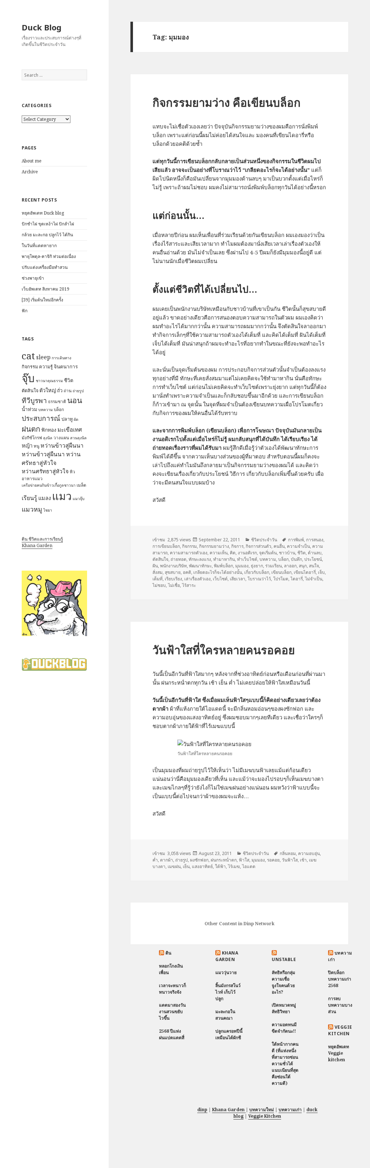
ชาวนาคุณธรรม (49, 380)
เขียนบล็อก (281, 572)
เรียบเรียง (173, 579)
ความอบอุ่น (309, 853)
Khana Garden (37, 545)
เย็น (186, 866)
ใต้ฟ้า (220, 866)
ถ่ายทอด (178, 559)
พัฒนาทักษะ (200, 566)
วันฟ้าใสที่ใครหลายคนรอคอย (223, 649)
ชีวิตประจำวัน (264, 540)
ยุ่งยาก (257, 566)
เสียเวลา (237, 579)
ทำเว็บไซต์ (247, 559)
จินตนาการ (66, 366)
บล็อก (59, 409)
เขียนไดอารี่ (305, 572)
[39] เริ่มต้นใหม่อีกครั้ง (42, 300)
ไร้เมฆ (234, 866)
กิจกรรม (30, 366)
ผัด (76, 419)
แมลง (44, 498)
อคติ (187, 572)
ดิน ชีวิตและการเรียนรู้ (42, 539)
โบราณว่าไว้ (259, 579)
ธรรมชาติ (57, 401)
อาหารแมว (32, 478)
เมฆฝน (174, 866)
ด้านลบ (315, 553)
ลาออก (290, 566)
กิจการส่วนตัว (258, 546)
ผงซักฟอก (199, 860)
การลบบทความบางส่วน (340, 1005)
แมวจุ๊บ (79, 498)
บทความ (45, 409)
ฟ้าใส (244, 860)
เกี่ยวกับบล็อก (256, 572)
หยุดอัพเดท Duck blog (43, 213)
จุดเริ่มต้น (268, 553)
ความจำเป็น (298, 546)
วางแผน (61, 437)
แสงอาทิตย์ (202, 866)
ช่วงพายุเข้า (33, 278)
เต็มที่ (157, 579)
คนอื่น (279, 546)
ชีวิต (68, 380)
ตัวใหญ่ (47, 390)
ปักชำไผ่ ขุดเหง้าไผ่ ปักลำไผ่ (48, 224)
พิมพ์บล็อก (223, 566)
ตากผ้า (166, 860)
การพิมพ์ (296, 540)
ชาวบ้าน (287, 553)
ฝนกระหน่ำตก (224, 860)
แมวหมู (32, 509)
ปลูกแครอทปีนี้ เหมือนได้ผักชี (228, 1034)
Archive (30, 172)
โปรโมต (280, 579)
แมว (62, 496)
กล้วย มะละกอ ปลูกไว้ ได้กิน (47, 235)
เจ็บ (321, 572)
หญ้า (27, 445)
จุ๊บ (28, 378)
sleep (43, 357)
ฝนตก (31, 429)
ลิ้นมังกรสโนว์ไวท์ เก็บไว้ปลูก (228, 992)
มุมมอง (242, 566)
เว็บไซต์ (220, 579)
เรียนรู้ (29, 498)
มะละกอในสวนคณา (225, 1014)
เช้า (303, 860)
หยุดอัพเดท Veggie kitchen (338, 1053)
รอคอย (273, 860)
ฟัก (24, 311)
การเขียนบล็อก (166, 546)
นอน (74, 400)
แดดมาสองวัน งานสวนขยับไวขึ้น (172, 1011)
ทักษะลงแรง (200, 559)
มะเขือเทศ (69, 429)
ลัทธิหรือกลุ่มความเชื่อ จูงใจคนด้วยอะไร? (283, 982)
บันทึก (296, 559)
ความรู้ (46, 366)
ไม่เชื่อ (174, 585)
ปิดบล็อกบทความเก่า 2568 (339, 979)
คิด (233, 553)
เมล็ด (81, 485)
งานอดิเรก (247, 553)
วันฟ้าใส (290, 860)
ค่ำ (155, 860)
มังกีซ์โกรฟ (32, 437)
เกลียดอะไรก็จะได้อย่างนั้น (217, 572)
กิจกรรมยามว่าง (214, 546)
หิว (72, 471)
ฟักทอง (48, 429)
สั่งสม (157, 572)
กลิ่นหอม (288, 853)
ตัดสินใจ (30, 390)
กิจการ (237, 546)
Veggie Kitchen (340, 1030)
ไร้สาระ (189, 585)
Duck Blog (41, 27)
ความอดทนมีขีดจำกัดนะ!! (284, 1027)
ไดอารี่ (297, 579)
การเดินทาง (61, 357)
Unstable (284, 959)
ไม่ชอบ (159, 585)
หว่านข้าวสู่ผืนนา (61, 445)
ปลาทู (67, 419)
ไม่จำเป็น (313, 579)
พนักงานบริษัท (173, 566)
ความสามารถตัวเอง (188, 553)
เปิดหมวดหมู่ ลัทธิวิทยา (284, 1008)
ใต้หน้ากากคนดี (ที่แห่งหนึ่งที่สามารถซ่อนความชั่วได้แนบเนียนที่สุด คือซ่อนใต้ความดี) (285, 1063)
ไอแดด (248, 866)
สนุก (303, 566)
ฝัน (155, 566)
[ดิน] (54, 603)
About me (32, 161)
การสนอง (314, 540)
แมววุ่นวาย (226, 972)
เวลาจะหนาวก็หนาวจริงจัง (172, 988)
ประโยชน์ (313, 559)
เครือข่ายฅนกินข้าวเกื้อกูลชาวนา (49, 485)
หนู (36, 446)
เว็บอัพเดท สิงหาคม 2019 (45, 289)
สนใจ (314, 566)
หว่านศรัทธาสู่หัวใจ (45, 471)
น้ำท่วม (29, 409)
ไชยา (47, 510)
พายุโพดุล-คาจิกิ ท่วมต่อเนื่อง (49, 256)
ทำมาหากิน (224, 559)
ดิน (168, 953)
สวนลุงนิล (78, 437)
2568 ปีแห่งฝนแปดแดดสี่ (171, 1034)
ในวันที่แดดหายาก (39, 245)
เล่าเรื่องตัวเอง (197, 579)
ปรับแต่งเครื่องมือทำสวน (45, 267)
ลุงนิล (47, 437)
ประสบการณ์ (41, 418)
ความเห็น (219, 553)
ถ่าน (68, 390)
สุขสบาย (173, 572)
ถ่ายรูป (78, 390)
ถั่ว (60, 390)
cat (28, 355)
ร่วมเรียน (273, 566)
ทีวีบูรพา (34, 400)
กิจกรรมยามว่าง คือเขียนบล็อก (226, 102)
